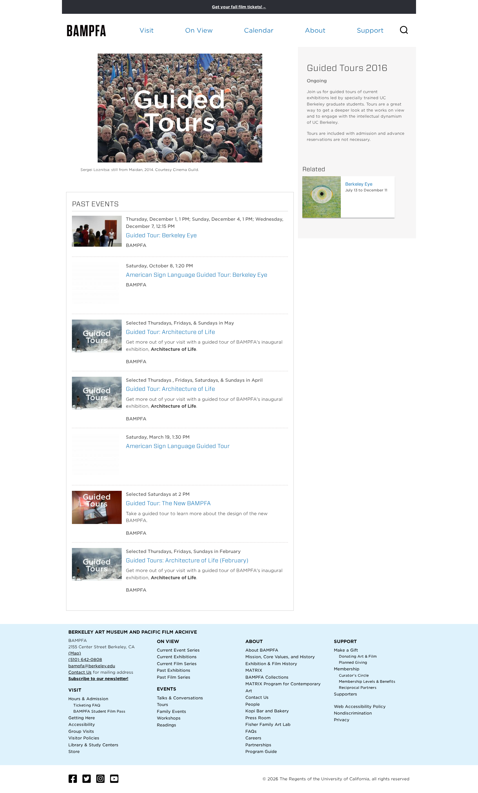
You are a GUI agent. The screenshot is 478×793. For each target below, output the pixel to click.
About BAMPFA (261, 650)
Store (74, 751)
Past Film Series (173, 677)
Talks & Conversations (180, 697)
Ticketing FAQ (86, 705)
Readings (166, 725)
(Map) (74, 653)
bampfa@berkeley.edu (91, 665)
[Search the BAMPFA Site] (407, 30)
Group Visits (81, 731)
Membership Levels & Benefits (367, 681)
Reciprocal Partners (357, 688)
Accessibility (81, 724)
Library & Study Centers (93, 744)
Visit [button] (146, 30)
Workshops (169, 718)
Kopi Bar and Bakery (267, 710)
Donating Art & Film (358, 656)
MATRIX (253, 670)
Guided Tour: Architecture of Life (170, 331)
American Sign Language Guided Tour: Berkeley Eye (196, 274)
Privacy (341, 719)
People (252, 704)
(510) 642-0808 (85, 659)
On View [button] (199, 30)
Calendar (259, 30)
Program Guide (261, 751)
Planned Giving (353, 662)
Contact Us (80, 672)
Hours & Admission (88, 698)
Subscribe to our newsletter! (98, 678)
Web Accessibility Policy (360, 706)
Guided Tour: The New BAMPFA (168, 503)
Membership (346, 668)
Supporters (345, 694)
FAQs (251, 731)
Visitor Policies (83, 738)
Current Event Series (178, 650)
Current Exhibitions (177, 656)
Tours (162, 704)
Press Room (258, 717)
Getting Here (81, 717)
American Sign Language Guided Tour (178, 445)
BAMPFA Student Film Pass (99, 711)
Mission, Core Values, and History (280, 656)
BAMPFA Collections (267, 677)
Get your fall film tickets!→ (239, 7)
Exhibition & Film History (271, 663)
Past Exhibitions (173, 670)
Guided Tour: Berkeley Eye (161, 235)
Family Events (171, 711)
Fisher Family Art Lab (267, 724)
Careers (253, 738)
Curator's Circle (354, 675)
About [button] (315, 30)
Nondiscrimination (353, 713)
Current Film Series (177, 663)
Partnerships (258, 744)
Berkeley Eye (358, 184)
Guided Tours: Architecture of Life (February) (187, 560)
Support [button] (370, 30)
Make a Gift (346, 650)
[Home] (91, 30)
